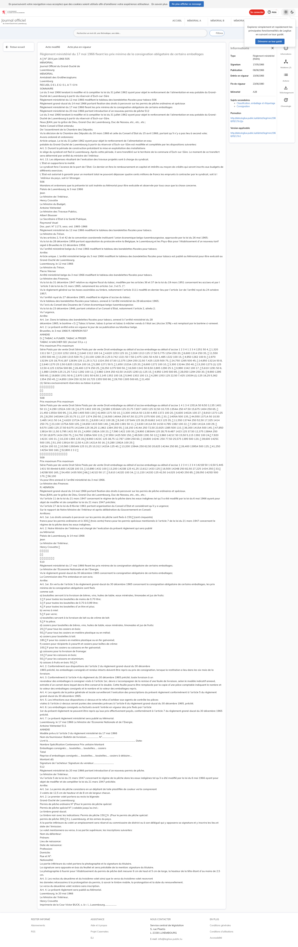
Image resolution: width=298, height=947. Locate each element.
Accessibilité (216, 937)
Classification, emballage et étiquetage (256, 103)
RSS (33, 931)
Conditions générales (220, 925)
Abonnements (38, 925)
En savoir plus (159, 4)
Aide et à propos (99, 925)
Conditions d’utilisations (221, 931)
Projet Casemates (99, 931)
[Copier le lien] (245, 113)
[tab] (285, 50)
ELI (92, 937)
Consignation (243, 106)
